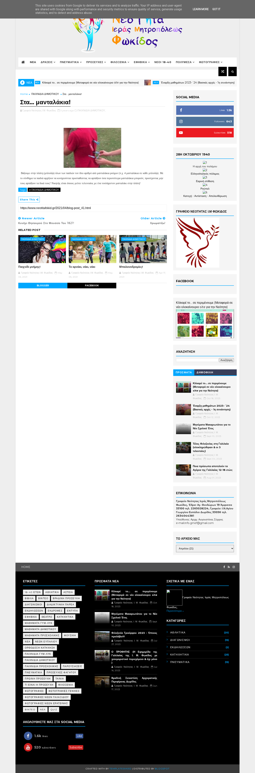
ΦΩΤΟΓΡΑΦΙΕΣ (209, 62)
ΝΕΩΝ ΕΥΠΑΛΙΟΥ (46, 641)
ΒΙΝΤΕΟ (43, 598)
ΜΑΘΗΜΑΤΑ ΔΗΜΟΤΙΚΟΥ (40, 629)
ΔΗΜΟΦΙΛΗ (205, 372)
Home (24, 93)
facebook (92, 285)
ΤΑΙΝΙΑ (59, 678)
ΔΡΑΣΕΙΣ (47, 62)
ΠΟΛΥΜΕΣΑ (184, 62)
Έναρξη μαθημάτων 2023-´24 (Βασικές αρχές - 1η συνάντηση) (185, 82)
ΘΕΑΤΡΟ (47, 616)
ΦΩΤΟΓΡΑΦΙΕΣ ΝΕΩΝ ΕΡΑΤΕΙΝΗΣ (46, 703)
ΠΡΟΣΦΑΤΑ (184, 372)
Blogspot (162, 768)
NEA (33, 62)
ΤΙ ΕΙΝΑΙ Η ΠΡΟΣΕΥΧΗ (39, 684)
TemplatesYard (120, 768)
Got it (216, 9)
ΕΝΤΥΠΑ (72, 610)
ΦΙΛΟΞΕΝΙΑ (119, 62)
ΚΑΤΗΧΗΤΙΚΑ (65, 616)
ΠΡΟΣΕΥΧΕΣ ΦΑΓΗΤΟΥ (61, 672)
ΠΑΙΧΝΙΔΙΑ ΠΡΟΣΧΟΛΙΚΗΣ (41, 666)
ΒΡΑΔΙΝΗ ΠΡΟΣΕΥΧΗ (66, 598)
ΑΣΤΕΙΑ (68, 592)
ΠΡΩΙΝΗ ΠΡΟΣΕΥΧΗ (38, 678)
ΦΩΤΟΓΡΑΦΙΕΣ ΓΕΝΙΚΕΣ (64, 691)
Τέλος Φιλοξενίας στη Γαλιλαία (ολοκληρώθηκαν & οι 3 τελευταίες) (211, 447)
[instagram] (234, 567)
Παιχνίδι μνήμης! (29, 267)
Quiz (53, 709)
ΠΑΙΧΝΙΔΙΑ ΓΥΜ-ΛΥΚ (38, 653)
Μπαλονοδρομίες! (131, 267)
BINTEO (30, 709)
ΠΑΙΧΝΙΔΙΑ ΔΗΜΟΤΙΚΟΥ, (91, 110)
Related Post (29, 230)
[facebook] (224, 567)
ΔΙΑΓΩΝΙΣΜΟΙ (33, 604)
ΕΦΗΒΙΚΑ (140, 62)
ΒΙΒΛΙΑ (29, 598)
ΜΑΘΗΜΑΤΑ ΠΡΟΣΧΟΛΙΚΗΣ (42, 635)
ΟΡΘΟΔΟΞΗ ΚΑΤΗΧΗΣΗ (40, 647)
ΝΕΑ (27, 641)
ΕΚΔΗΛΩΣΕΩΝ (34, 610)
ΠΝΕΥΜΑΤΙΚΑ (69, 62)
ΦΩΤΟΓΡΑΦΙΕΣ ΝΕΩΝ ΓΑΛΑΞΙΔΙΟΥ (47, 697)
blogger (43, 285)
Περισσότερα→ (175, 610)
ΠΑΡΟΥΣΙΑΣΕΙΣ (72, 666)
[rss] (229, 567)
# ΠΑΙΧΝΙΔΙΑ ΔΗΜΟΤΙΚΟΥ (44, 189)
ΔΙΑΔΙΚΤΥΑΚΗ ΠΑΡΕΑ (60, 604)
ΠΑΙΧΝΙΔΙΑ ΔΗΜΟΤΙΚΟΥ (45, 93)
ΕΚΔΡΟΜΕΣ (55, 610)
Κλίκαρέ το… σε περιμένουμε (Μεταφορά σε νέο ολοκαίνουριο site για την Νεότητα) (77, 82)
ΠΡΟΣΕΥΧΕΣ (94, 62)
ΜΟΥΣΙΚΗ (70, 635)
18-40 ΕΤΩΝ (33, 592)
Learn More (201, 9)
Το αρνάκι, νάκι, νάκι (82, 267)
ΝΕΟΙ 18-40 (162, 62)
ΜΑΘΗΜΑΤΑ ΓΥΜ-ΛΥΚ (38, 623)
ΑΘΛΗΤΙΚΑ (52, 592)
